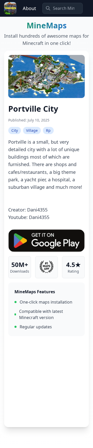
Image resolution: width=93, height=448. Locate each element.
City (14, 130)
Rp (48, 130)
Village (32, 130)
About (29, 8)
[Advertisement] (46, 381)
